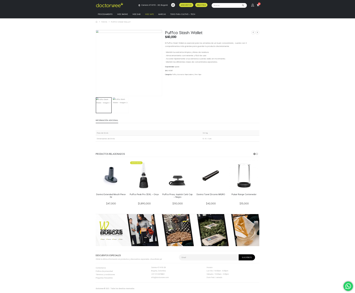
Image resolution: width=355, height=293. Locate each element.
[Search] (243, 5)
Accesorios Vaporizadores (185, 74)
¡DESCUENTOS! (186, 5)
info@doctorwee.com (160, 277)
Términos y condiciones (105, 274)
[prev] (253, 32)
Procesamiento (105, 14)
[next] (257, 32)
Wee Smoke (122, 14)
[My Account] (252, 5)
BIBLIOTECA (201, 5)
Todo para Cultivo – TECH (182, 14)
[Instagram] (173, 5)
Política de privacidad (104, 271)
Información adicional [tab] (107, 120)
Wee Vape (149, 14)
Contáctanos (101, 268)
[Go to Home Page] (96, 21)
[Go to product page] (111, 175)
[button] (96, 63)
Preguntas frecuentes (104, 278)
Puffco (174, 74)
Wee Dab (136, 14)
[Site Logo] (109, 4)
